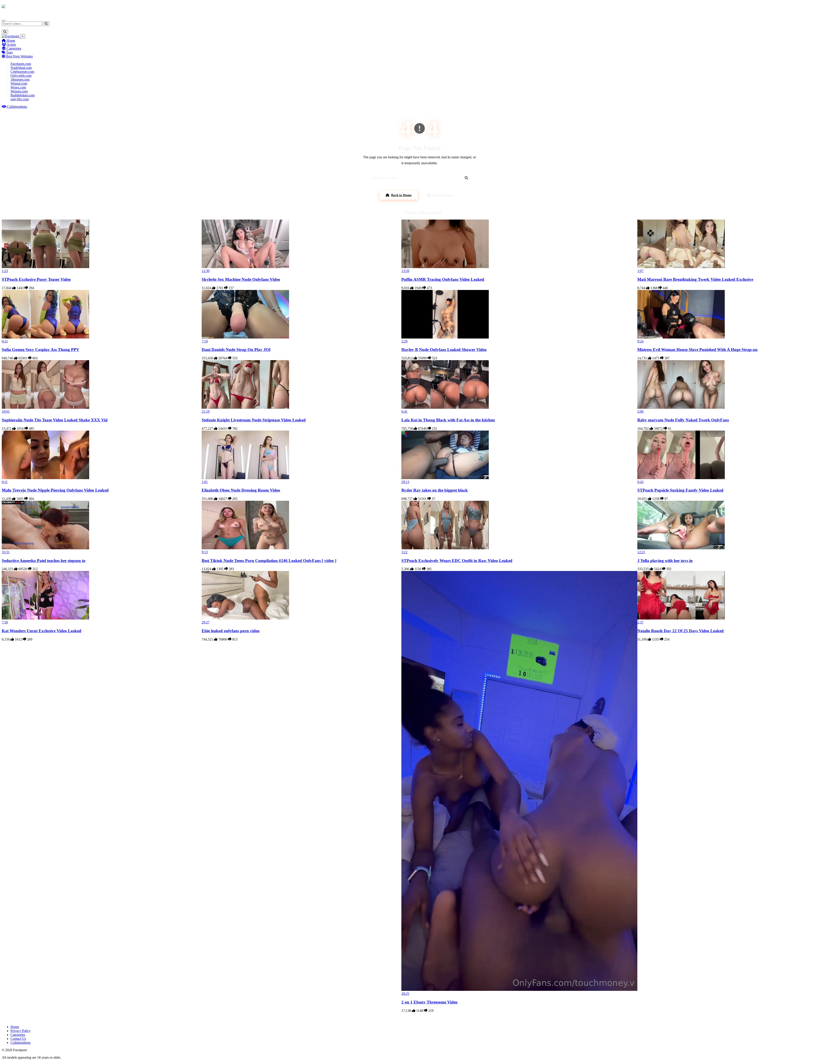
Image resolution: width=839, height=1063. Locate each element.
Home (10, 40)
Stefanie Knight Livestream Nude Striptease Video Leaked (254, 420)
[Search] (46, 23)
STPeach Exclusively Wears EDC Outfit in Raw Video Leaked (456, 560)
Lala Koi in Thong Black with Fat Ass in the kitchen (448, 420)
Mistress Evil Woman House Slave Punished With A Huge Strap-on (697, 349)
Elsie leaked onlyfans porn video (231, 630)
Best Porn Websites (19, 56)
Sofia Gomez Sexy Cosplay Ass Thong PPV (40, 349)
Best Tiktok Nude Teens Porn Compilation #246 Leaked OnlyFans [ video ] (269, 560)
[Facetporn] (19, 8)
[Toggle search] (5, 32)
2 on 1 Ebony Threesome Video (429, 1002)
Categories (13, 48)
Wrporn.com (19, 91)
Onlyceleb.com (20, 75)
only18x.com (19, 99)
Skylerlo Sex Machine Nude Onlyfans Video (241, 279)
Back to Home (401, 195)
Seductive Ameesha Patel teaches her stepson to (43, 560)
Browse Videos (442, 195)
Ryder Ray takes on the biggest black (434, 490)
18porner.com (19, 79)
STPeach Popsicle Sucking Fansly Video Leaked (680, 490)
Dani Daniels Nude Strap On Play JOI (236, 349)
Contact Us (18, 1038)
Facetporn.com (20, 64)
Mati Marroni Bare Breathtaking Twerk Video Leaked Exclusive (695, 279)
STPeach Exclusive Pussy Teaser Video (36, 279)
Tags (9, 52)
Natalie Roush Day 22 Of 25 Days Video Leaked (680, 630)
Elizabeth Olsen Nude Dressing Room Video (241, 490)
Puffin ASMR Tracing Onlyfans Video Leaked (442, 279)
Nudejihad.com (21, 68)
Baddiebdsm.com (22, 95)
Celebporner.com (22, 71)
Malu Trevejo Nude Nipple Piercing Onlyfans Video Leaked (55, 490)
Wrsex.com (18, 87)
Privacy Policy (20, 1031)
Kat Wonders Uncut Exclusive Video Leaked (41, 630)
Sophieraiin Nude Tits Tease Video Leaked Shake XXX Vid (54, 420)
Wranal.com (18, 83)
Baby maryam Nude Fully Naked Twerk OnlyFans (683, 420)
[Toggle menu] (3, 20)
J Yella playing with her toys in (665, 560)
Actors (11, 44)
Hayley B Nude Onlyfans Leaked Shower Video (444, 349)
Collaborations (16, 106)
